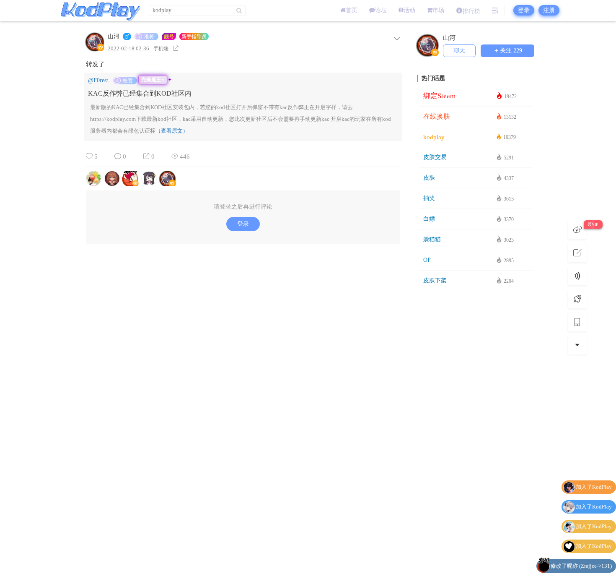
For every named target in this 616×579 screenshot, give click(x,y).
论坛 (381, 10)
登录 (524, 10)
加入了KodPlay (594, 488)
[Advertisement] (475, 427)
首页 (351, 10)
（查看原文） (171, 131)
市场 (438, 10)
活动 (409, 10)
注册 (549, 10)
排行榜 (471, 11)
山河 (113, 36)
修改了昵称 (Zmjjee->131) (581, 547)
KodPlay (98, 10)
